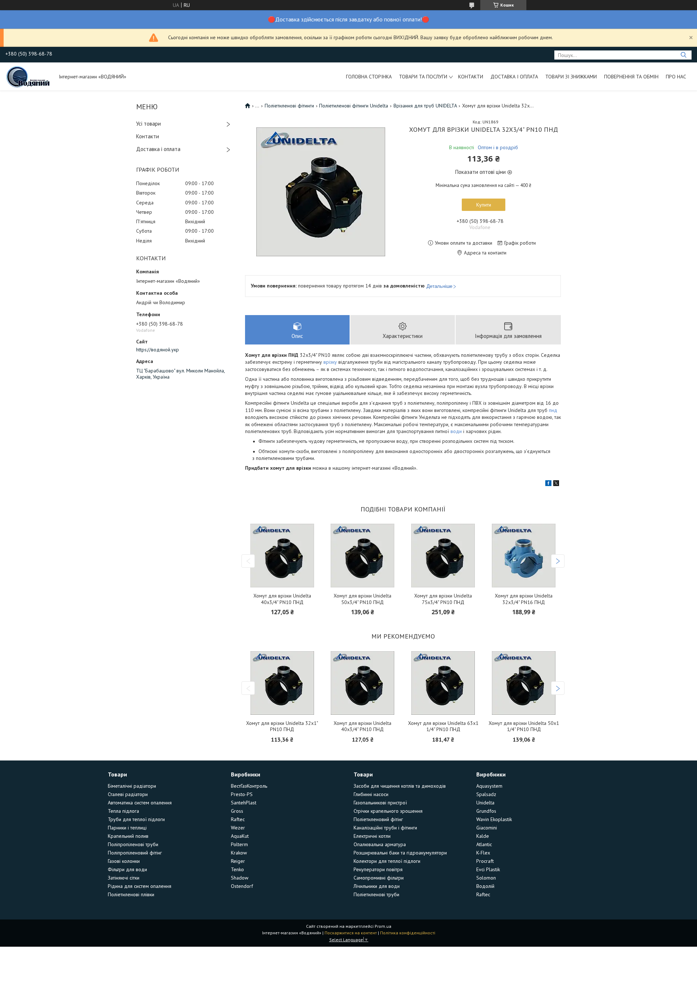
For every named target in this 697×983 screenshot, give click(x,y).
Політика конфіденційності (407, 932)
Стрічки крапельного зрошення (388, 811)
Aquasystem (489, 786)
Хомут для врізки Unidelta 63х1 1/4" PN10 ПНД (443, 726)
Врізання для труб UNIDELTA (425, 105)
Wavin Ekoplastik (494, 819)
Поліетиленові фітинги (289, 105)
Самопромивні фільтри (379, 877)
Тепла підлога (123, 811)
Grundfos (486, 811)
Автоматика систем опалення (140, 802)
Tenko (237, 869)
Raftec (238, 819)
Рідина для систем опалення (139, 886)
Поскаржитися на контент (351, 932)
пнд (553, 410)
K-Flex (483, 852)
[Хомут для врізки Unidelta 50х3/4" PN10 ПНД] (363, 555)
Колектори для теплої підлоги (387, 861)
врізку (330, 362)
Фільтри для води (127, 869)
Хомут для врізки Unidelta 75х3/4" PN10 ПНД (443, 599)
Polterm (239, 844)
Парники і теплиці (127, 827)
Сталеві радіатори (128, 794)
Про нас (676, 76)
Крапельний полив (128, 836)
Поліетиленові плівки (131, 894)
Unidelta (485, 802)
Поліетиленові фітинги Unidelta (353, 105)
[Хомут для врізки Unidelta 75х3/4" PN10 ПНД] (443, 555)
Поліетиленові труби (376, 894)
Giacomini (486, 827)
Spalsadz (486, 794)
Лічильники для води (377, 886)
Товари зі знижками (571, 76)
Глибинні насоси (371, 794)
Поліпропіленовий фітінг (135, 852)
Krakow (239, 852)
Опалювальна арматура (380, 844)
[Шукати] (683, 55)
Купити (483, 204)
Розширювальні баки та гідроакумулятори (400, 852)
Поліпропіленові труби (133, 844)
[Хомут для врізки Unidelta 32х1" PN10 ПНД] (282, 683)
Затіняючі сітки (123, 877)
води (456, 431)
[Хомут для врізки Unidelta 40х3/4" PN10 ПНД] (282, 555)
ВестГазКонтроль (249, 786)
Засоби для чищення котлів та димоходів (400, 786)
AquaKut (240, 836)
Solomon (486, 877)
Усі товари (148, 123)
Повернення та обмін (631, 76)
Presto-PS (242, 794)
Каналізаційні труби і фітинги (385, 827)
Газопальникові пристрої (380, 802)
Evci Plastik (488, 869)
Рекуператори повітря (378, 869)
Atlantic (484, 844)
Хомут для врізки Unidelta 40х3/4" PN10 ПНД (282, 599)
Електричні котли (372, 836)
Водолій (485, 886)
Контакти (470, 76)
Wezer (238, 827)
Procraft (485, 861)
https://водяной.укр (157, 349)
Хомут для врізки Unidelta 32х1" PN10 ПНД (282, 726)
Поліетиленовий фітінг (378, 819)
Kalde (482, 836)
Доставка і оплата (514, 76)
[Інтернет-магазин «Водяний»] (28, 76)
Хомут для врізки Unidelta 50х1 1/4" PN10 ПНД (524, 726)
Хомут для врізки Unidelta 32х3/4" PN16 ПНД (524, 599)
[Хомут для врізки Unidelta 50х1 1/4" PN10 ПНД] (524, 683)
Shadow (239, 877)
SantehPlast (243, 802)
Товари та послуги (423, 76)
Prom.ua (383, 926)
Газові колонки (124, 861)
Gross (237, 811)
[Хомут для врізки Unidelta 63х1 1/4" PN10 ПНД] (443, 683)
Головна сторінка (369, 76)
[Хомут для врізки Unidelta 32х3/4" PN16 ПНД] (524, 555)
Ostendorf (242, 886)
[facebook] (548, 484)
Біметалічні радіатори (132, 786)
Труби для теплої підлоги (136, 819)
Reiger (238, 861)
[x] (556, 484)
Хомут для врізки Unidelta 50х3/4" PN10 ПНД (362, 599)
